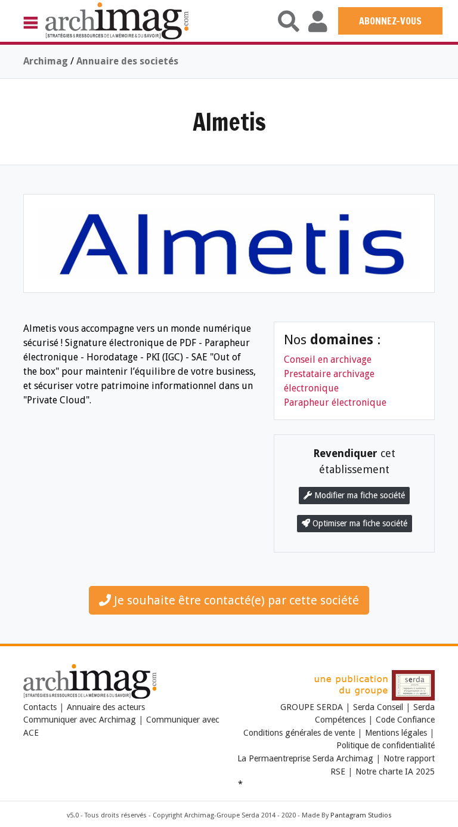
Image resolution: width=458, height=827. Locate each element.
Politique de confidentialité (385, 745)
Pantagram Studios (361, 815)
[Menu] (34, 22)
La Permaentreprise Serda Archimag (305, 758)
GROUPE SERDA (312, 707)
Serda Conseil (378, 707)
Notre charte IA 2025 (395, 771)
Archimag (45, 61)
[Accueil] (116, 20)
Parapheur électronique (335, 402)
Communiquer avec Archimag (79, 719)
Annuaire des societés (127, 61)
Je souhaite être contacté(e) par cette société (235, 600)
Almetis (229, 121)
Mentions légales (396, 732)
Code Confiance (405, 719)
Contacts (40, 707)
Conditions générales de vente (299, 732)
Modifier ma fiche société (358, 495)
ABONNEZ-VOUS (390, 20)
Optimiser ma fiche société (358, 523)
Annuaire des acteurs (106, 707)
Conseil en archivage (328, 359)
